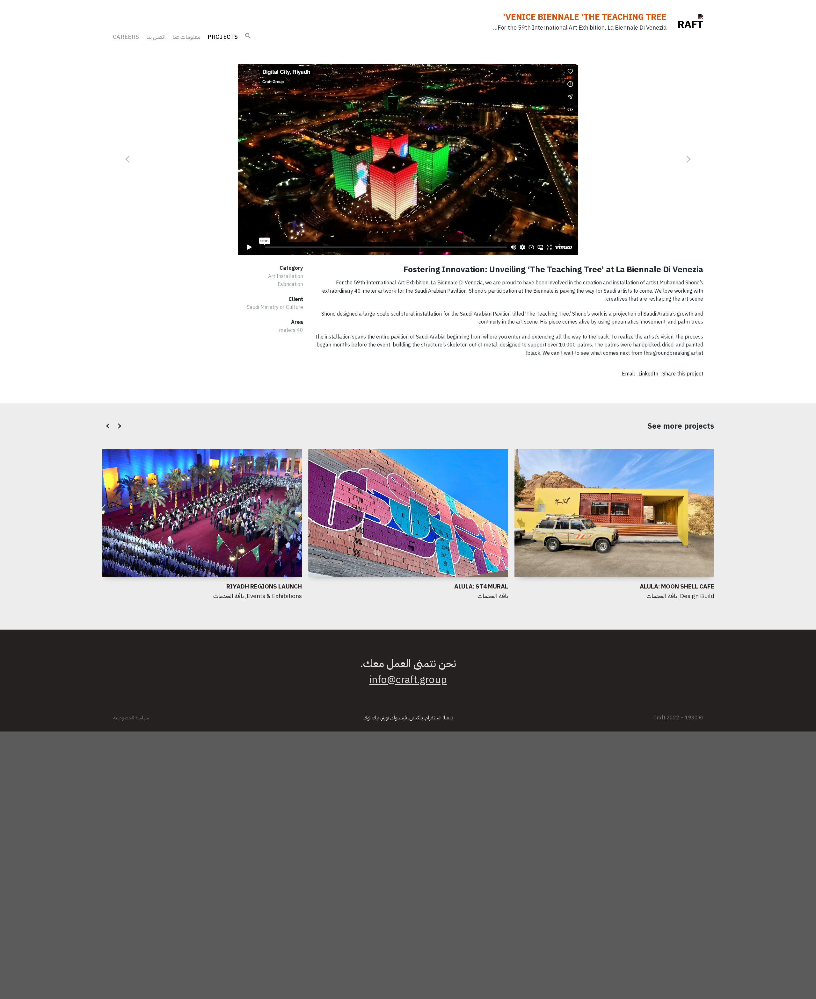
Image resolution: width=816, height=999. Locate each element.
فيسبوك (399, 718)
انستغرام (433, 718)
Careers (126, 36)
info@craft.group (408, 679)
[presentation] (108, 425)
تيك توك (371, 718)
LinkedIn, (648, 374)
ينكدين (416, 718)
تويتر (385, 718)
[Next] (128, 159)
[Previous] (688, 159)
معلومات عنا (186, 36)
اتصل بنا (155, 36)
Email (628, 374)
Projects (223, 36)
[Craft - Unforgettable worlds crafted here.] (685, 27)
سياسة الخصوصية (131, 718)
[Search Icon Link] (248, 34)
